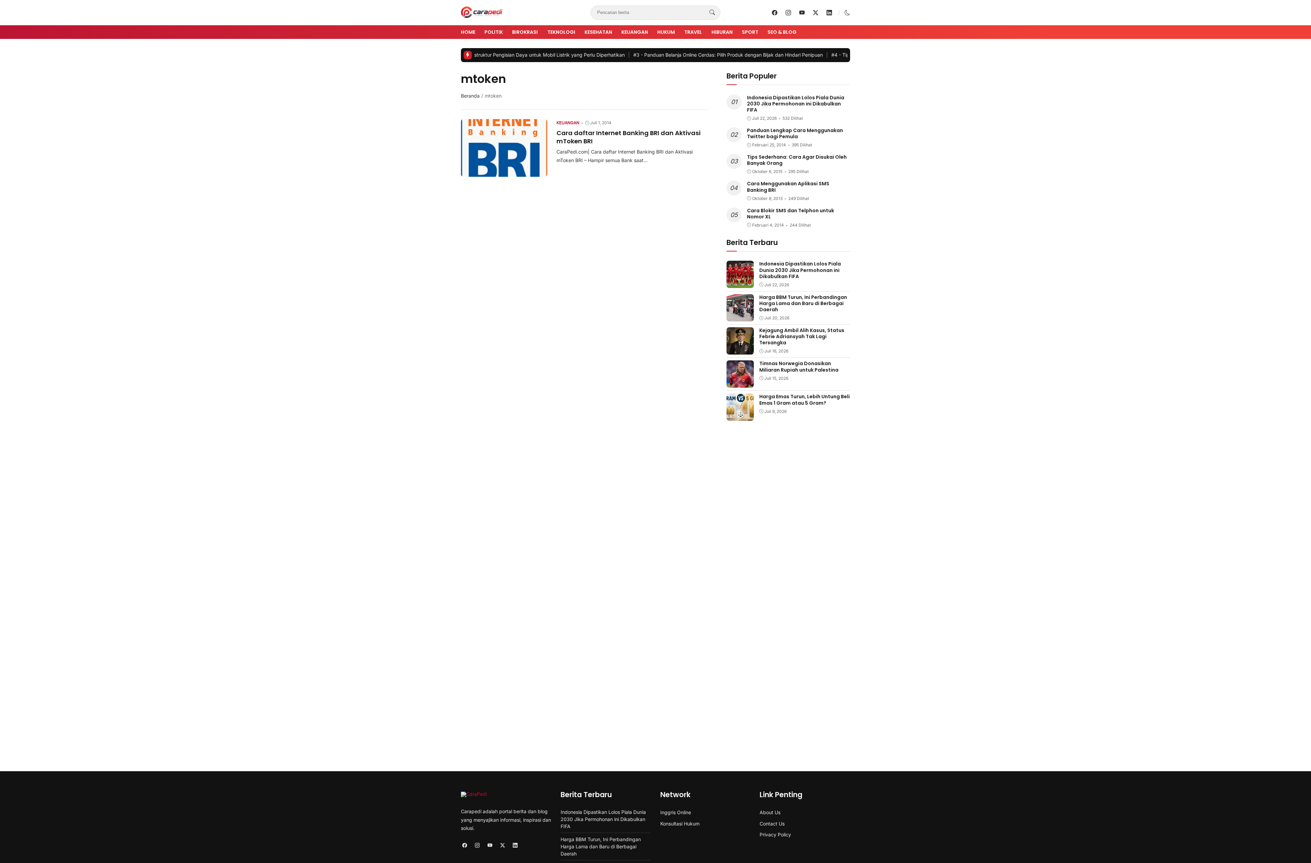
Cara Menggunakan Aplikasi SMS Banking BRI (788, 186)
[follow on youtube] (802, 13)
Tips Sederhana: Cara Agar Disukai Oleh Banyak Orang (797, 160)
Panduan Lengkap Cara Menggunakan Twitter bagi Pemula (795, 133)
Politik (493, 32)
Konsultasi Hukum (680, 823)
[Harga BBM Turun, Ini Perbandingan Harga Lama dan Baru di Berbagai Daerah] (740, 316)
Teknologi (561, 32)
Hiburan (722, 32)
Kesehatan (598, 32)
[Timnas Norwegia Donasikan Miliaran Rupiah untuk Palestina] (740, 382)
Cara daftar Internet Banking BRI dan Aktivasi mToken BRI (628, 137)
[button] (847, 12)
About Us (770, 812)
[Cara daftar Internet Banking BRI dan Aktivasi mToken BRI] (504, 172)
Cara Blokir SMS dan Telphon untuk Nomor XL (790, 213)
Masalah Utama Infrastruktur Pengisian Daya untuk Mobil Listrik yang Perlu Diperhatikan (485, 55)
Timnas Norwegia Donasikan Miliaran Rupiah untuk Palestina (798, 366)
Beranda (470, 96)
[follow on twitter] (816, 13)
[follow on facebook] (775, 13)
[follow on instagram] (788, 13)
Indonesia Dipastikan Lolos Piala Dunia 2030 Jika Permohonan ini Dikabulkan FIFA (795, 103)
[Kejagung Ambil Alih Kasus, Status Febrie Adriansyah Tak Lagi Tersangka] (740, 349)
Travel (693, 32)
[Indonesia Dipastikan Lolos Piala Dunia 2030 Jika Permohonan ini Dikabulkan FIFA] (740, 283)
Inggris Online (675, 812)
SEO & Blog (782, 32)
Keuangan (634, 32)
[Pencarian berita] (712, 12)
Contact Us (772, 823)
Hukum (666, 32)
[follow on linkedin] (829, 13)
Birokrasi (525, 32)
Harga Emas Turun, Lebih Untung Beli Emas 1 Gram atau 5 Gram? (804, 399)
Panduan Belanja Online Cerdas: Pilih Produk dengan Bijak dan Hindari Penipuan (692, 55)
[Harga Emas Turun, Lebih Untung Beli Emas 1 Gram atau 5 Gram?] (740, 416)
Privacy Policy (775, 834)
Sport (750, 32)
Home (468, 32)
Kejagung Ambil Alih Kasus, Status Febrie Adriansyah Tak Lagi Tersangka (801, 336)
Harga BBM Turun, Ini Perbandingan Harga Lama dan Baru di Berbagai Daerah (803, 303)
